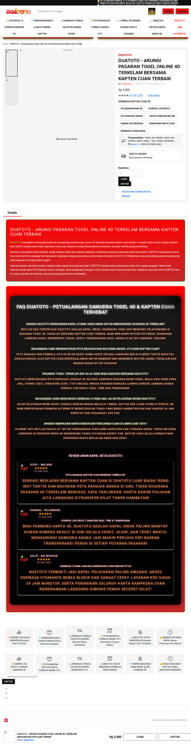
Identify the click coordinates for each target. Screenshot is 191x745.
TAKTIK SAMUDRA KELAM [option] (162, 116)
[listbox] (150, 120)
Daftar (182, 11)
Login (168, 11)
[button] (12, 63)
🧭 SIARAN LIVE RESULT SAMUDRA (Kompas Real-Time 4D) (19, 640)
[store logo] (18, 11)
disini (134, 144)
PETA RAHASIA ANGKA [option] (132, 116)
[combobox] (95, 11)
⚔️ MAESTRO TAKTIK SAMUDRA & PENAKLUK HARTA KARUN (110, 667)
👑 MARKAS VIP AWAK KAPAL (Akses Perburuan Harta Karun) (170, 640)
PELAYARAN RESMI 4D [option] (131, 108)
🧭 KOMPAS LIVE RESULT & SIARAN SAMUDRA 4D (19, 667)
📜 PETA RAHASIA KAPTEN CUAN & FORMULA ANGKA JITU (49, 667)
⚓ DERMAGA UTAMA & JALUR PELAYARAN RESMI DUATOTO (79, 667)
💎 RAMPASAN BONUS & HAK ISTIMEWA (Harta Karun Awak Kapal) (49, 641)
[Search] (151, 11)
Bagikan (126, 196)
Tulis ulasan (154, 95)
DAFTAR (125, 184)
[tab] (12, 213)
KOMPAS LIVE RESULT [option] (159, 108)
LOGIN (124, 179)
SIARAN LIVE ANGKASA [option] (132, 123)
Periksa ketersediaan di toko (136, 191)
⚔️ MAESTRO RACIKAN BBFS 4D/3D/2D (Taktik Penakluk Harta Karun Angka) (137, 3)
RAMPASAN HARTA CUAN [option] (161, 123)
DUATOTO (127, 84)
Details (12, 212)
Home (5, 44)
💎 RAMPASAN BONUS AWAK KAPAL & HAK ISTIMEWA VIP (140, 667)
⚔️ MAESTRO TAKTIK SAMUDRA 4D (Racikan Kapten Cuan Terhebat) (140, 640)
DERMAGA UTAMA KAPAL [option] (133, 131)
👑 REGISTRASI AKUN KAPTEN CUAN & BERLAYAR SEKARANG (170, 667)
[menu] (95, 27)
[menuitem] (14, 27)
